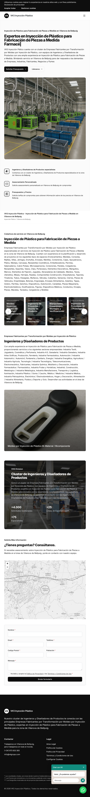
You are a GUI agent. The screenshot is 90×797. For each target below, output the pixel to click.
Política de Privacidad (34, 674)
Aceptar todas (10, 8)
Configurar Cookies (54, 759)
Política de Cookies (54, 748)
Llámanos (36, 69)
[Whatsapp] (82, 789)
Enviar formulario (45, 679)
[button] (84, 312)
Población (50, 650)
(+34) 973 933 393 (12, 750)
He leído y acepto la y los (42, 674)
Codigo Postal (14, 650)
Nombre (11, 630)
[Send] (83, 780)
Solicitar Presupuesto (15, 69)
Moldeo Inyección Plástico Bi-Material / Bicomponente (14, 308)
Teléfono (50, 640)
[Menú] (84, 15)
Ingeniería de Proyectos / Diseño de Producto (34, 307)
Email (10, 640)
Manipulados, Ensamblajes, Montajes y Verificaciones (57, 307)
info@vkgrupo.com (12, 754)
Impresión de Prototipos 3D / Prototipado (78, 306)
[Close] (83, 767)
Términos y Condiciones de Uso (59, 674)
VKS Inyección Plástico (21, 15)
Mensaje (12, 661)
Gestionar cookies (28, 8)
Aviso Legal (51, 744)
